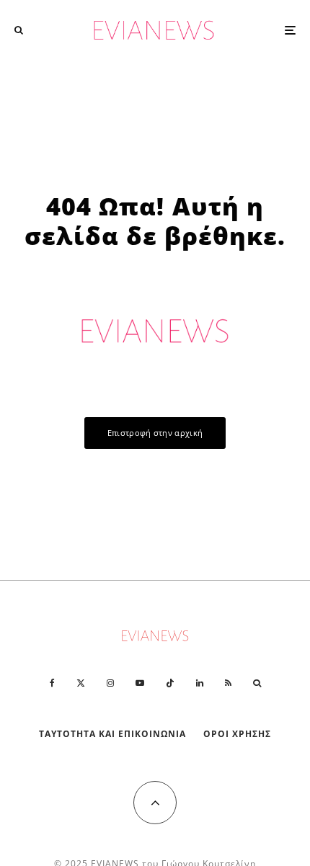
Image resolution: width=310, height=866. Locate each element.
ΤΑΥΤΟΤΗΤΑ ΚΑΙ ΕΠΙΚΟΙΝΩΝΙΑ (113, 734)
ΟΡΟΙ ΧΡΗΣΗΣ (237, 734)
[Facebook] (52, 683)
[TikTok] (170, 683)
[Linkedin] (199, 683)
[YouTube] (140, 683)
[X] (81, 683)
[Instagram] (110, 683)
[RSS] (228, 683)
